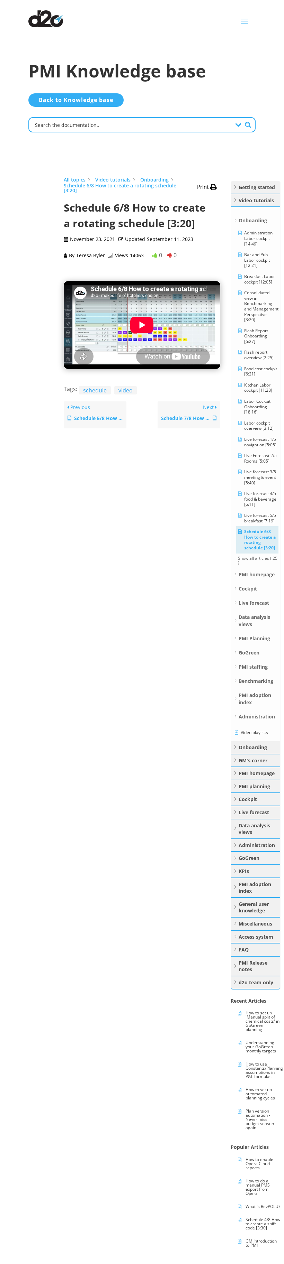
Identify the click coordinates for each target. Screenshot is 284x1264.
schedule (95, 390)
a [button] (244, 21)
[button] (207, 187)
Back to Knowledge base (76, 100)
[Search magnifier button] (248, 125)
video (125, 390)
